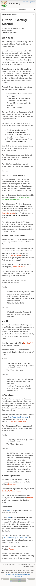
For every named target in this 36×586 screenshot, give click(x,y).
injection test (11, 484)
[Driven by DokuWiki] (22, 581)
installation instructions (18, 421)
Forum (8, 517)
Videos (11, 549)
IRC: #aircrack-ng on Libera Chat (15, 538)
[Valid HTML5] (31, 579)
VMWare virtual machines (19, 417)
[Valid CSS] (14, 581)
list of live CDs (28, 343)
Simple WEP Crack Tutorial (11, 491)
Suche (17, 9)
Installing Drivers (16, 255)
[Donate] (14, 579)
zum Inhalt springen (29, 2)
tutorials (30, 498)
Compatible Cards (8, 213)
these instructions (19, 267)
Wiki (8, 510)
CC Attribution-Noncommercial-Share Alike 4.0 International (20, 574)
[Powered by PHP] (22, 579)
